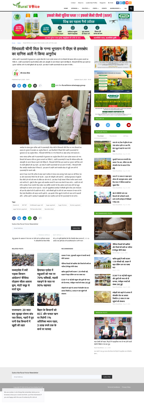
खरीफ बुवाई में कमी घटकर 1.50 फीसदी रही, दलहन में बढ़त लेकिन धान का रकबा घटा (122, 263)
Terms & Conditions (114, 387)
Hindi (111, 3)
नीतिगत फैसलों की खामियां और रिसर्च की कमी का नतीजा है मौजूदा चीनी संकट (122, 247)
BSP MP (24, 205)
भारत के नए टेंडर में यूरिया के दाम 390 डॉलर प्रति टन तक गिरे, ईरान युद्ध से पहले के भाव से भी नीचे (122, 146)
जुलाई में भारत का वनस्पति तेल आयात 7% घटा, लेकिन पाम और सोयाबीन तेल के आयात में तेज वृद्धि (122, 163)
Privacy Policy (126, 387)
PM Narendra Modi (35, 209)
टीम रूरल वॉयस (25, 73)
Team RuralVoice (117, 154)
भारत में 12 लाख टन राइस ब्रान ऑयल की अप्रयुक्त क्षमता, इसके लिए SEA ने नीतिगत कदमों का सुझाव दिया (122, 180)
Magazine (103, 3)
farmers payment (75, 205)
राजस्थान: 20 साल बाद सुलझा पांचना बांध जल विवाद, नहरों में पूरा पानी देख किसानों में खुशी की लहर (23, 317)
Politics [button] (85, 8)
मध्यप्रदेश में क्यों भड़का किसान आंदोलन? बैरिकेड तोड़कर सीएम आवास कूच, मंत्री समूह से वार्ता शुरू (22, 279)
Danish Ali (16, 205)
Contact (73, 3)
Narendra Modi (49, 209)
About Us (80, 3)
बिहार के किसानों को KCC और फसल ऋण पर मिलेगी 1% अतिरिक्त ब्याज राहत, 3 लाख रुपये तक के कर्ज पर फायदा (47, 319)
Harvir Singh (116, 253)
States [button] (95, 8)
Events (104, 8)
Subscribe (76, 228)
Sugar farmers (62, 205)
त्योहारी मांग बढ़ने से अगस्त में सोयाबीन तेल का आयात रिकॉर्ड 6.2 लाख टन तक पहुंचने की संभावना (75, 291)
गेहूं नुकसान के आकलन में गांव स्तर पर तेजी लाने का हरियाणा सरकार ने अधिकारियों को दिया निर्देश (31, 239)
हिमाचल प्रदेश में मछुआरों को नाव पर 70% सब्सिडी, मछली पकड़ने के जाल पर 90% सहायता (47, 277)
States (19, 43)
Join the (70, 85)
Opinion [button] (74, 8)
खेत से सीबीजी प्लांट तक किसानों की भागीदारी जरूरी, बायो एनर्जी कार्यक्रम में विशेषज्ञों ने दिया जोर (122, 197)
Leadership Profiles (91, 3)
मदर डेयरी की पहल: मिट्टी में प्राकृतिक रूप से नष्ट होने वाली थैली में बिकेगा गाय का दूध (113, 342)
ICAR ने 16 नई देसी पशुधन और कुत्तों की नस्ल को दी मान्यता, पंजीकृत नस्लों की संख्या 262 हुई (122, 280)
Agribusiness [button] (115, 8)
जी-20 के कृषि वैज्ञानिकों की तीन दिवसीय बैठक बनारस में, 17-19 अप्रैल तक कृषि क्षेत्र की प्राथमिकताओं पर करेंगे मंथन (71, 239)
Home (66, 8)
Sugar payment (50, 205)
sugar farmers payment (20, 209)
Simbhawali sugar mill (36, 205)
